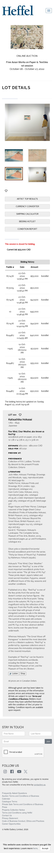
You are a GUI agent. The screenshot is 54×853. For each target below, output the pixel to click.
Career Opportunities (11, 823)
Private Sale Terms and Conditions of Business (22, 804)
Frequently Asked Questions (14, 793)
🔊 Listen (13, 674)
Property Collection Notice (13, 809)
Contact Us (7, 815)
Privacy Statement (10, 818)
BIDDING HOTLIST (27, 222)
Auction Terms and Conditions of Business (20, 795)
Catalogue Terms (9, 801)
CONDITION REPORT (27, 229)
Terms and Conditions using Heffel (17, 812)
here (35, 849)
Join (48, 741)
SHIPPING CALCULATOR (27, 214)
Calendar (6, 798)
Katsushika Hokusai (20, 419)
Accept (45, 849)
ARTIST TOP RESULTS (27, 199)
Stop (23, 674)
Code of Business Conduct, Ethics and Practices (23, 821)
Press (4, 807)
